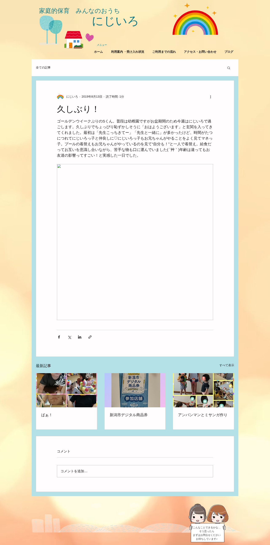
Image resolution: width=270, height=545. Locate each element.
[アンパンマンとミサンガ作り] (203, 390)
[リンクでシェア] (90, 337)
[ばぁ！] (66, 390)
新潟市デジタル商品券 (129, 415)
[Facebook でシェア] (59, 337)
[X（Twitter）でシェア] (69, 337)
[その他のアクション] (210, 96)
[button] (229, 67)
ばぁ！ (47, 415)
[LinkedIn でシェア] (80, 337)
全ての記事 (43, 67)
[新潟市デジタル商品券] (135, 390)
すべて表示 (226, 365)
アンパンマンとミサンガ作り (202, 415)
